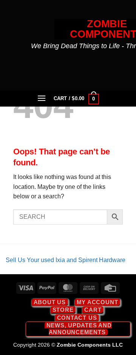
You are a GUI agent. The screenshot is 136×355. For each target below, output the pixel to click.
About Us (50, 302)
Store (63, 309)
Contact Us (77, 317)
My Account (97, 302)
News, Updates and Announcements (79, 328)
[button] (42, 98)
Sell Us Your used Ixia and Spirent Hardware (65, 260)
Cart (92, 309)
